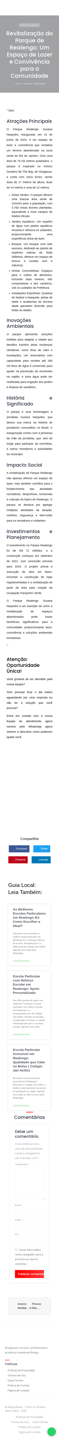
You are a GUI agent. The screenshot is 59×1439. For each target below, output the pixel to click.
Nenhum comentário (35, 83)
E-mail (19, 1220)
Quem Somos (15, 1380)
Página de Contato (18, 1390)
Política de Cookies (19, 1385)
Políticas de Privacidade (21, 1370)
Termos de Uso (17, 1375)
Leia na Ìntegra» (21, 961)
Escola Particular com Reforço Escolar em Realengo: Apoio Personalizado (26, 984)
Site (17, 1234)
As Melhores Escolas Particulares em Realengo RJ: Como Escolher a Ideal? (29, 918)
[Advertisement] (29, 798)
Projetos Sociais (30, 25)
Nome (18, 1205)
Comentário (22, 1164)
